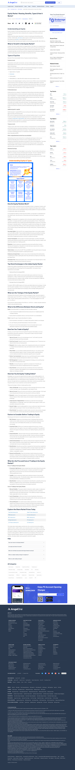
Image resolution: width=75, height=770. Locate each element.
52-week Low (40, 651)
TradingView (30, 682)
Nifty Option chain (15, 691)
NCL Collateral (51, 758)
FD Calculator (40, 632)
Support (52, 6)
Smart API (30, 577)
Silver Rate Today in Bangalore (31, 695)
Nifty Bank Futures (21, 689)
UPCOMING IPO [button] (55, 644)
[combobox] (31, 19)
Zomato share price (31, 514)
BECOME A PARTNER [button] (26, 644)
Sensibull (14, 682)
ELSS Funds (21, 702)
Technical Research (11, 651)
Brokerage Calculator (41, 621)
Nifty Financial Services (25, 687)
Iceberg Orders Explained (55, 49)
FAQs (58, 756)
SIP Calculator (40, 624)
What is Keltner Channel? (55, 66)
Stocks (24, 621)
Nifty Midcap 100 (38, 687)
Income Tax (39, 572)
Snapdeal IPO (55, 653)
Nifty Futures (14, 689)
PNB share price (11, 514)
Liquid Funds (27, 702)
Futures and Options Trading (57, 633)
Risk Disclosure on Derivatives (17, 759)
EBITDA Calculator (41, 636)
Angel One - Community (12, 653)
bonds (17, 39)
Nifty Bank (17, 687)
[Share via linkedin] (26, 23)
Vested (25, 682)
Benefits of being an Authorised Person (29, 649)
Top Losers (40, 653)
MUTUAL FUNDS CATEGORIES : (13, 702)
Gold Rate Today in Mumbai (18, 693)
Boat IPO (54, 649)
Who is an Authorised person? (28, 648)
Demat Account (11, 566)
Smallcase (18, 682)
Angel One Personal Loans (28, 758)
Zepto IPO (54, 651)
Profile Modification (19, 577)
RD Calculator (40, 633)
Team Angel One (25, 18)
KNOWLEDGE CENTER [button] (57, 620)
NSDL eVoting (62, 758)
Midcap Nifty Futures (29, 689)
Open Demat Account (50, 2)
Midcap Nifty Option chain (33, 691)
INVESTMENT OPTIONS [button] (27, 620)
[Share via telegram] (13, 23)
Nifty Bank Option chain (24, 691)
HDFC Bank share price (26, 663)
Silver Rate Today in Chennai (41, 695)
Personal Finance (11, 577)
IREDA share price (11, 666)
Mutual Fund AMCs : (11, 700)
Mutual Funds (18, 566)
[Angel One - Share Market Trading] (12, 2)
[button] (27, 542)
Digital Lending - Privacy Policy (18, 758)
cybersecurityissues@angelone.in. (37, 749)
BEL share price (11, 517)
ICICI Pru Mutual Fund (50, 700)
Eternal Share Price (41, 667)
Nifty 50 (13, 687)
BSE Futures (43, 689)
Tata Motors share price (12, 667)
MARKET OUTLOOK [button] (41, 644)
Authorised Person (32, 572)
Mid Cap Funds (50, 702)
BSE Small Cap (50, 687)
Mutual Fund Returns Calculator (43, 637)
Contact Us (10, 625)
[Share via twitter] (19, 23)
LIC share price (30, 522)
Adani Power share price (32, 512)
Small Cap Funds (33, 702)
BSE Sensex (44, 687)
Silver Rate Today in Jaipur (52, 695)
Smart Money (10, 647)
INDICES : (9, 687)
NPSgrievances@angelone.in (12, 748)
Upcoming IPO (25, 628)
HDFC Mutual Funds (42, 700)
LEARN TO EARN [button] (11, 644)
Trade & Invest (10, 6)
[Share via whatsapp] (16, 23)
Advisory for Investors (44, 758)
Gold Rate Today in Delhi (28, 693)
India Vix (55, 687)
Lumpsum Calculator (41, 625)
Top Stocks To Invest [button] (12, 662)
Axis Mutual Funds (35, 700)
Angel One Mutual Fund (20, 700)
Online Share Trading (12, 569)
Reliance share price (56, 663)
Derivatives (36, 569)
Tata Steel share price (13, 512)
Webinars (9, 629)
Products (34, 6)
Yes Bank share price (11, 668)
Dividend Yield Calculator (42, 628)
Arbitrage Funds (39, 702)
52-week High (40, 649)
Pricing (47, 6)
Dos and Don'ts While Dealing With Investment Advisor (48, 756)
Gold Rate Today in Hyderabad (48, 693)
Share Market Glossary (41, 648)
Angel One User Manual (25, 566)
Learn (25, 6)
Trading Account (34, 566)
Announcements (40, 647)
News (29, 6)
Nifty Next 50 (32, 687)
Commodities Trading (23, 572)
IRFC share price (10, 663)
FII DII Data (40, 655)
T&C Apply (62, 756)
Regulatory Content (19, 756)
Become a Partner (40, 6)
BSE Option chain (50, 691)
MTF (35, 577)
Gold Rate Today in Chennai (37, 693)
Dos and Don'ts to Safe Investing (28, 756)
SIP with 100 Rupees (26, 624)
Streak (22, 682)
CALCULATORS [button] (40, 620)
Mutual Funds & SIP (19, 6)
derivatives (20, 37)
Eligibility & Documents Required (28, 652)
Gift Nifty (59, 687)
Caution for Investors (27, 759)
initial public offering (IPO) (18, 118)
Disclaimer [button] (10, 735)
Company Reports (11, 652)
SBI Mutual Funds (28, 700)
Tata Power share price (27, 668)
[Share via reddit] (29, 23)
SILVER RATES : (10, 695)
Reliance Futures (37, 689)
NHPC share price (26, 664)
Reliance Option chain (42, 691)
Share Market (27, 569)
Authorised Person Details (27, 656)
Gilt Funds (45, 702)
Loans (26, 577)
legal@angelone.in (34, 750)
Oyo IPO (54, 648)
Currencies (25, 633)
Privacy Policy (10, 758)
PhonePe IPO (55, 652)
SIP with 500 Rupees (26, 625)
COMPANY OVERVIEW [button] (12, 620)
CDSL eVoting (57, 758)
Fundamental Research (12, 649)
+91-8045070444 (24, 749)
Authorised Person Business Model (28, 653)
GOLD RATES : (10, 693)
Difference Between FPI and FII (56, 78)
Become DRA (25, 647)
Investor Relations (11, 628)
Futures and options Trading (13, 572)
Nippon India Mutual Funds (59, 700)
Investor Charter (36, 758)
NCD (24, 636)
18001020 (19, 673)
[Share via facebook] (22, 23)
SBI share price (25, 667)
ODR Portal (9, 759)
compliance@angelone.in (33, 747)
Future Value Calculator (42, 629)
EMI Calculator (40, 640)
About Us (9, 624)
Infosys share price (12, 520)
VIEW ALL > (57, 86)
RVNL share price (26, 666)
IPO (31, 569)
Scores (36, 756)
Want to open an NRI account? (57, 32)
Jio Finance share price (13, 522)
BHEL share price (31, 517)
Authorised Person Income (27, 651)
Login (59, 2)
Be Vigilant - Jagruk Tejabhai (12, 655)
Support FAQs (26, 673)
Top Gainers (40, 652)
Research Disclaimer (11, 756)
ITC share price (30, 520)
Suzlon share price (11, 664)
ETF (24, 632)
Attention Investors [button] (12, 707)
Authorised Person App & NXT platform (29, 655)
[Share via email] (32, 23)
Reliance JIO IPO (55, 647)
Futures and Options (26, 629)
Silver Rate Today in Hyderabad (19, 695)
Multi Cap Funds (56, 702)
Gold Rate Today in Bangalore (59, 693)
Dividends (12, 74)
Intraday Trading (19, 569)
